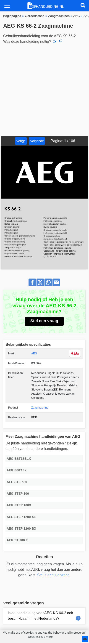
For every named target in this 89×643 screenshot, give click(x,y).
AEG (34, 353)
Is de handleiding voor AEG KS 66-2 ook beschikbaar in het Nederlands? (40, 615)
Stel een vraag (44, 321)
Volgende (37, 141)
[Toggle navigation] (7, 5)
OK (85, 639)
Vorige (21, 141)
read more (46, 637)
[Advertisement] (44, 89)
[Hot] (54, 41)
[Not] (61, 41)
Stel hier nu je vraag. (54, 575)
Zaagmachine (39, 407)
